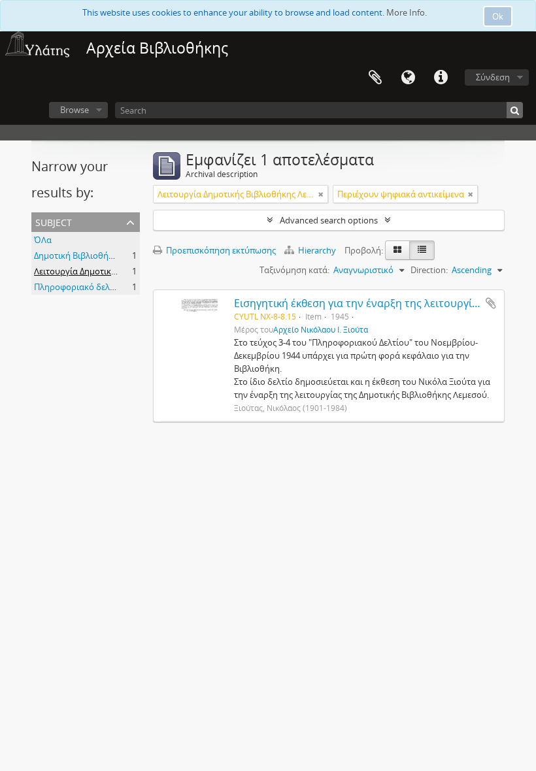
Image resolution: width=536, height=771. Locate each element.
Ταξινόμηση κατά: (294, 270)
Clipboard (375, 77)
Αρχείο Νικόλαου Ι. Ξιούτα (320, 329)
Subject (53, 221)
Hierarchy (317, 250)
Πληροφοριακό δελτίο (78, 287)
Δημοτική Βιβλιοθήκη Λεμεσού (94, 255)
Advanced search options (329, 220)
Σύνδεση (493, 77)
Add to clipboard (490, 303)
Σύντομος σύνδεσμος (440, 77)
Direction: (429, 270)
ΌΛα (43, 240)
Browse (74, 110)
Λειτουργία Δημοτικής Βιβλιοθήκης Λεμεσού (121, 271)
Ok (497, 16)
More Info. (406, 12)
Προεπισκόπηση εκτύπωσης (220, 250)
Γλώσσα (408, 77)
